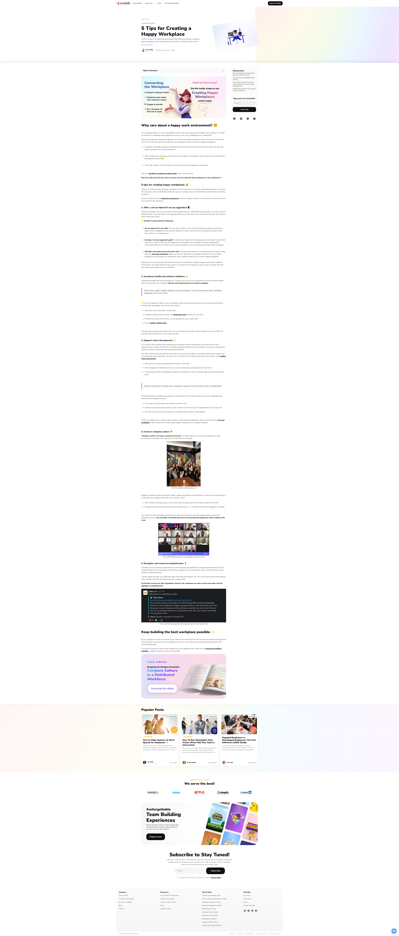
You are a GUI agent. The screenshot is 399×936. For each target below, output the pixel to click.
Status (232, 934)
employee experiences (170, 198)
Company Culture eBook (210, 922)
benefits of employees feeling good (163, 173)
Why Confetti (123, 895)
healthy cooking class (158, 323)
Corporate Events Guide (210, 912)
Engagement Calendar (209, 919)
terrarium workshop (160, 254)
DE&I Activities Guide (209, 909)
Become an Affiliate (125, 902)
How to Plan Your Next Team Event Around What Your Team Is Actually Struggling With (243, 84)
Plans (162, 905)
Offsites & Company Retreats (211, 925)
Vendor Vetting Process (168, 902)
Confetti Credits (165, 909)
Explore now (156, 836)
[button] (150, 3)
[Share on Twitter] (241, 118)
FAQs (245, 902)
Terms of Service (261, 934)
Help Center (248, 899)
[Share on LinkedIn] (247, 118)
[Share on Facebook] (234, 118)
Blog (120, 905)
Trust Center (240, 934)
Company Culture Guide (210, 915)
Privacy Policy (216, 878)
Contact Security (249, 905)
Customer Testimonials (126, 899)
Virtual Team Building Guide (211, 895)
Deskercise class (179, 315)
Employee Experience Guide (211, 902)
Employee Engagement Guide (211, 905)
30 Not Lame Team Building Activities (214, 899)
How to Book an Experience (169, 895)
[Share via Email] (254, 118)
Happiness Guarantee (167, 899)
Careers (121, 909)
